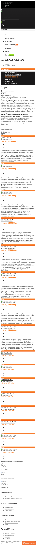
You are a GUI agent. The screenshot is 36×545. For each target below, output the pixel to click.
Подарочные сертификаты (12, 521)
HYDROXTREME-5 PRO (8, 248)
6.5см (23, 97)
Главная (7, 64)
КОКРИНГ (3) (9, 81)
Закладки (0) (8, 3)
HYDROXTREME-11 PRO (8, 328)
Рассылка (7, 538)
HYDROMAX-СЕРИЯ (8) (13, 75)
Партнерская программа (11, 523)
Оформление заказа (10, 7)
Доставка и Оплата (10, 496)
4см (4, 97)
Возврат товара (9, 509)
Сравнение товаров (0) (6, 129)
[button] (29, 543)
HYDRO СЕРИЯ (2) (11, 72)
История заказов (9, 535)
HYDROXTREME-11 (6, 221)
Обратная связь (9, 507)
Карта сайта (8, 510)
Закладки (7, 537)
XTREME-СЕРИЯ (10, 65)
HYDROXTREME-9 (6, 193)
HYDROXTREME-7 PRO (8, 275)
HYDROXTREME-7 (6, 166)
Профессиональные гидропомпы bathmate (12, 541)
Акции (6, 524)
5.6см (16, 97)
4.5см (10, 97)
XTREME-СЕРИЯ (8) (11, 77)
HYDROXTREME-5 (6, 139)
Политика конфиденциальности (13, 498)
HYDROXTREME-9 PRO (8, 302)
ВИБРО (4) (8, 79)
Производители (9, 520)
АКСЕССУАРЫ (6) (11, 83)
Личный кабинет (9, 2)
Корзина (7, 5)
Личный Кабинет (9, 533)
